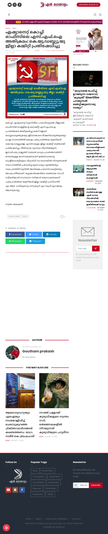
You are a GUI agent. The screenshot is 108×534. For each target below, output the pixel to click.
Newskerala (53, 482)
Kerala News (14, 216)
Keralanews (38, 494)
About (39, 519)
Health (89, 160)
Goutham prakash (55, 50)
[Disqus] (37, 296)
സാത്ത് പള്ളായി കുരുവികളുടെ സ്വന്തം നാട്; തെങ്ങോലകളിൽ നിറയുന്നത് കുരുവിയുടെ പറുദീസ (54, 422)
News (7, 440)
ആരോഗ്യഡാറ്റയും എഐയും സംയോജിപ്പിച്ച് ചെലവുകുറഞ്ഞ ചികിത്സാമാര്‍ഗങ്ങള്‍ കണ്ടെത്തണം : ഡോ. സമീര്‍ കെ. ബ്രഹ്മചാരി (19, 424)
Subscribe (95, 485)
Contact (76, 519)
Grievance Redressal (57, 519)
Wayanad (37, 488)
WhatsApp (16, 241)
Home (7, 28)
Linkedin (52, 234)
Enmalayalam (39, 476)
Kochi (25, 216)
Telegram (36, 241)
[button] (7, 22)
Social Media (38, 482)
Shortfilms (91, 125)
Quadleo (60, 527)
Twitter (35, 234)
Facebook (15, 234)
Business (89, 181)
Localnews (91, 208)
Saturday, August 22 (88, 5)
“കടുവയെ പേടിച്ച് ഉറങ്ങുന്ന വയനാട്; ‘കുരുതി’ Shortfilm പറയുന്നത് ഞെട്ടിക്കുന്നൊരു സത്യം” (86, 99)
